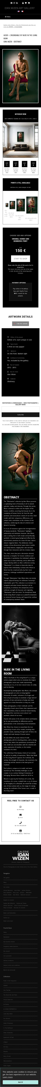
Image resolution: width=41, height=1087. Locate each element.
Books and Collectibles (9, 913)
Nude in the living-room (9, 980)
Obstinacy (17, 41)
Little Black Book (7, 1013)
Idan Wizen (16, 894)
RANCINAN (28, 892)
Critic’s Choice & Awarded (21, 905)
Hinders (5, 985)
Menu (8, 17)
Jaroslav (22, 892)
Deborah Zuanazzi (25, 894)
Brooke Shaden (7, 894)
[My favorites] (25, 3)
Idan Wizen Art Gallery (20, 8)
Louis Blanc (17, 890)
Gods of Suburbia (8, 1032)
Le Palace (6, 1004)
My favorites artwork (9, 941)
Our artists (6, 887)
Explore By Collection (9, 903)
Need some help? (8, 921)
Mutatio (5, 1051)
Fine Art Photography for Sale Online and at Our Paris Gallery (20, 867)
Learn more (8, 1077)
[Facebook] (12, 3)
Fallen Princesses (8, 1023)
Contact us (6, 917)
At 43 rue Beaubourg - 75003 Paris (20, 833)
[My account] (23, 3)
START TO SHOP (20, 258)
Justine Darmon (26, 890)
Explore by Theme (21, 903)
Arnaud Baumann (8, 890)
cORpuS (5, 1042)
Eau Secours (6, 1018)
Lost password (7, 956)
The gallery (6, 877)
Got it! (20, 1082)
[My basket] (28, 3)
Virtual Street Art (8, 999)
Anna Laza (16, 892)
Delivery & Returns (8, 960)
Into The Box (6, 990)
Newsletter (6, 937)
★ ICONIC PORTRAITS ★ (9, 1009)
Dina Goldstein (7, 892)
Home (5, 932)
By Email (20, 817)
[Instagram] (14, 3)
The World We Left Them (10, 995)
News (4, 882)
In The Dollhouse (8, 1028)
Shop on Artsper (7, 907)
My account (6, 951)
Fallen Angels (7, 1065)
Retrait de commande (9, 970)
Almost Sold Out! (8, 905)
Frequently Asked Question (10, 946)
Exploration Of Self (8, 1037)
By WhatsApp (20, 809)
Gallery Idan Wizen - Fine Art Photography (16, 25)
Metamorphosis (7, 1061)
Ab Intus (5, 1047)
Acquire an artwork (8, 900)
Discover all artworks (19, 907)
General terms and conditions (11, 965)
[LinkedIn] (18, 3)
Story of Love (6, 1056)
